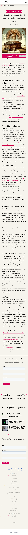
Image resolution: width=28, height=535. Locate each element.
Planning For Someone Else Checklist (14, 493)
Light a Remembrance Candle (14, 513)
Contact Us (14, 522)
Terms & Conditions (9, 530)
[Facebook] (12, 469)
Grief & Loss (14, 480)
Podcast (14, 505)
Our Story (14, 520)
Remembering (14, 481)
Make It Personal (14, 476)
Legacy (14, 490)
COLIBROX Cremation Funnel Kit (12, 339)
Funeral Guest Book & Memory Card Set (13, 333)
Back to (8, 5)
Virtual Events (14, 484)
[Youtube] (21, 469)
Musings (14, 504)
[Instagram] (18, 469)
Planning (14, 475)
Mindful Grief (14, 501)
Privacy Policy (16, 530)
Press (21, 530)
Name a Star (14, 516)
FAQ (14, 524)
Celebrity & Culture (14, 498)
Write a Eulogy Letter (14, 511)
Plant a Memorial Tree (14, 510)
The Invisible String (8, 347)
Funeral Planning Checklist (14, 483)
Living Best (14, 502)
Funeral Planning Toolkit (14, 515)
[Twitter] (15, 469)
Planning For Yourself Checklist (14, 492)
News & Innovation (14, 499)
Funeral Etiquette (14, 478)
